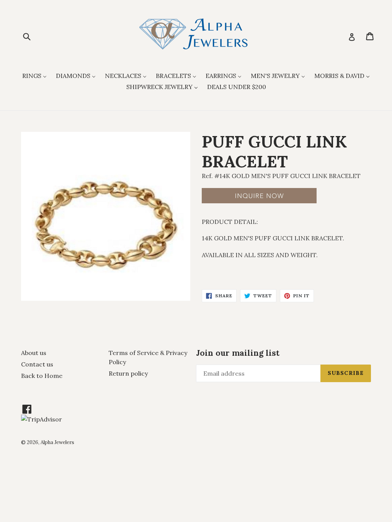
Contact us (37, 364)
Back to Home (41, 375)
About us (33, 353)
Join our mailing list (237, 353)
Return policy (128, 373)
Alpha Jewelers (57, 442)
